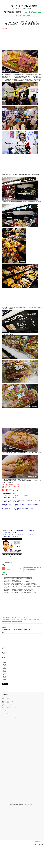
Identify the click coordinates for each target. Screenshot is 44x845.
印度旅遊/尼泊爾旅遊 (7, 710)
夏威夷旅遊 (9, 705)
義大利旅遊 (9, 707)
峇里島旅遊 (10, 704)
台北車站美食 (13, 617)
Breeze (7, 619)
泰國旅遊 (4, 702)
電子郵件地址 (3, 653)
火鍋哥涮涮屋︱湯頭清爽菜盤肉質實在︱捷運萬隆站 (16, 581)
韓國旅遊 (8, 697)
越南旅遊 (9, 702)
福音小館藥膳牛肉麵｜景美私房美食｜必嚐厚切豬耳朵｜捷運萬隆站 (20, 583)
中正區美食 (17, 619)
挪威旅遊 (14, 707)
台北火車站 (29, 619)
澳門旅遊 (8, 698)
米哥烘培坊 (14, 621)
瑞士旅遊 (4, 707)
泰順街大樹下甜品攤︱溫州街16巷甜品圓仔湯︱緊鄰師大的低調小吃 (20, 584)
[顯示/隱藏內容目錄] (2, 559)
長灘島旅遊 (4, 704)
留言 (3, 632)
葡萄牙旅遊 (15, 708)
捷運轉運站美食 (20, 617)
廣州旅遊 (8, 701)
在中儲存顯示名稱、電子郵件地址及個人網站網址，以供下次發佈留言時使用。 (4, 672)
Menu (4, 1)
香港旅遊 (4, 698)
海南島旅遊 (8, 699)
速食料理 (20, 621)
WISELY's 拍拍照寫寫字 (22, 6)
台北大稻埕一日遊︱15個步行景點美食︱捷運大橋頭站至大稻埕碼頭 (20, 592)
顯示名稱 (3, 647)
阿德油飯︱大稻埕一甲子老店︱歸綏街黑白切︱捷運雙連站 (18, 590)
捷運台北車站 (36, 619)
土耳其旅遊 (9, 708)
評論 (6, 560)
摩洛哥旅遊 (14, 710)
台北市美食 (23, 619)
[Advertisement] (22, 40)
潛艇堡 (9, 621)
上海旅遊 (4, 699)
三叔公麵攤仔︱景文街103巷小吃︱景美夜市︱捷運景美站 (18, 577)
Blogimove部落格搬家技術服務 (38, 844)
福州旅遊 (4, 701)
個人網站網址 (3, 658)
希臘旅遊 (4, 708)
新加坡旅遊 (14, 702)
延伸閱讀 (10, 562)
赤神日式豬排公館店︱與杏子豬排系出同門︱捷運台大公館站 (18, 578)
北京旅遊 (13, 698)
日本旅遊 (4, 697)
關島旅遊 (4, 705)
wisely (3, 30)
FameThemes (40, 841)
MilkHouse (12, 619)
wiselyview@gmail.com (29, 804)
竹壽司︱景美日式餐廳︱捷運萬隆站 (12, 580)
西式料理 (26, 617)
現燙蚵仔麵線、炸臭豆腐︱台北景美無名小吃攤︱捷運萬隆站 (18, 589)
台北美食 (4, 28)
